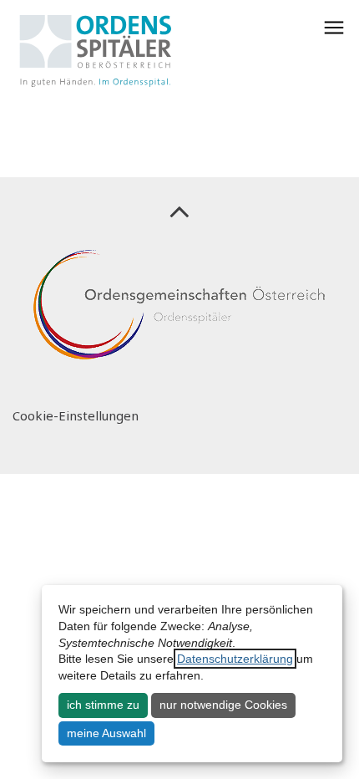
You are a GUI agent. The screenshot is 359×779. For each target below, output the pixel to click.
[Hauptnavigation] (334, 27)
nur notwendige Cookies (223, 704)
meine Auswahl (106, 733)
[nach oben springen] (179, 210)
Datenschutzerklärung (235, 658)
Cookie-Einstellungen (76, 415)
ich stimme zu (103, 704)
